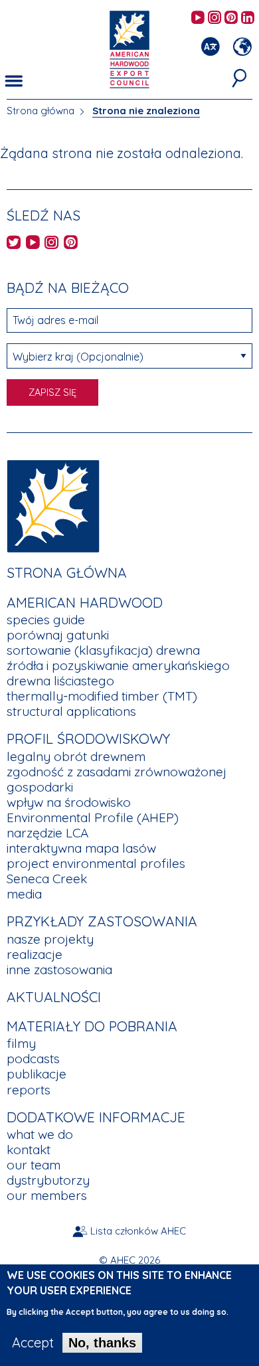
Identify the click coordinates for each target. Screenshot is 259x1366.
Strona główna (40, 110)
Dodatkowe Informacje (96, 1117)
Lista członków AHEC (138, 1231)
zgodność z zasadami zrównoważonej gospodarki (116, 779)
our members (47, 1195)
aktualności (54, 996)
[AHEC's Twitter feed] (14, 243)
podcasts (33, 1059)
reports (28, 1090)
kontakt (28, 1149)
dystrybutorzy (48, 1180)
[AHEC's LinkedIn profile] (247, 18)
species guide (46, 620)
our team (33, 1165)
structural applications (71, 711)
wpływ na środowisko (69, 802)
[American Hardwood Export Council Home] (129, 48)
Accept (33, 1342)
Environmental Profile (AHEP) (93, 817)
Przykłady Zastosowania (102, 921)
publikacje (36, 1074)
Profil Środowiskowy (88, 738)
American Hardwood (85, 602)
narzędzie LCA (47, 833)
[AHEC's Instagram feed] (214, 18)
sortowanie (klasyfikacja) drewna (103, 650)
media (24, 894)
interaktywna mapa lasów (81, 848)
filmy (21, 1043)
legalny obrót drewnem (76, 756)
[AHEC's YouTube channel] (198, 18)
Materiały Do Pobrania (92, 1026)
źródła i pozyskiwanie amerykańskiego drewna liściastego (118, 673)
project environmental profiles (96, 863)
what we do (40, 1134)
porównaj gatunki (58, 635)
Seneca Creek (47, 879)
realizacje (34, 954)
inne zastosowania (59, 970)
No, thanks (102, 1342)
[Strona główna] (53, 505)
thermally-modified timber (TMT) (102, 696)
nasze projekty (50, 939)
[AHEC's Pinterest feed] (231, 18)
